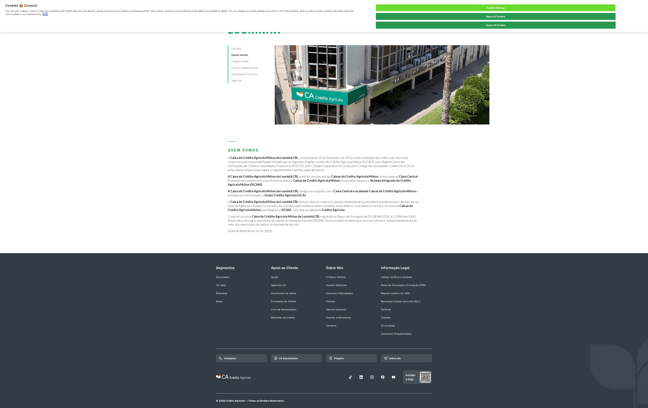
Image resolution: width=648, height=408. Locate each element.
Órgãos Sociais (240, 61)
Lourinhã (236, 48)
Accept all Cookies (496, 25)
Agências (236, 80)
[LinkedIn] (361, 377)
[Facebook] (383, 377)
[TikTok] (350, 377)
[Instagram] (372, 377)
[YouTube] (393, 377)
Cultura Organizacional (244, 67)
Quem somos (239, 54)
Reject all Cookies (495, 16)
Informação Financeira (244, 74)
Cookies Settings (496, 7)
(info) (45, 14)
